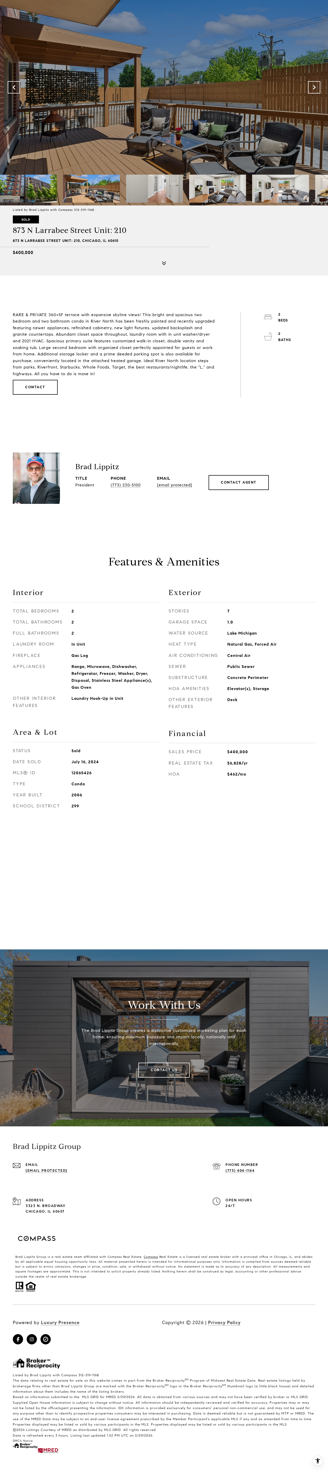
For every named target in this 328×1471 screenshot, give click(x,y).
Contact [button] (35, 387)
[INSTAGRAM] (32, 1339)
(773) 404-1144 (239, 1170)
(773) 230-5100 (126, 485)
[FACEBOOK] (18, 1339)
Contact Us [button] (164, 1070)
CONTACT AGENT (239, 482)
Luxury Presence (60, 1322)
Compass (151, 1257)
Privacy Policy (224, 1322)
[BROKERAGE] (45, 1339)
